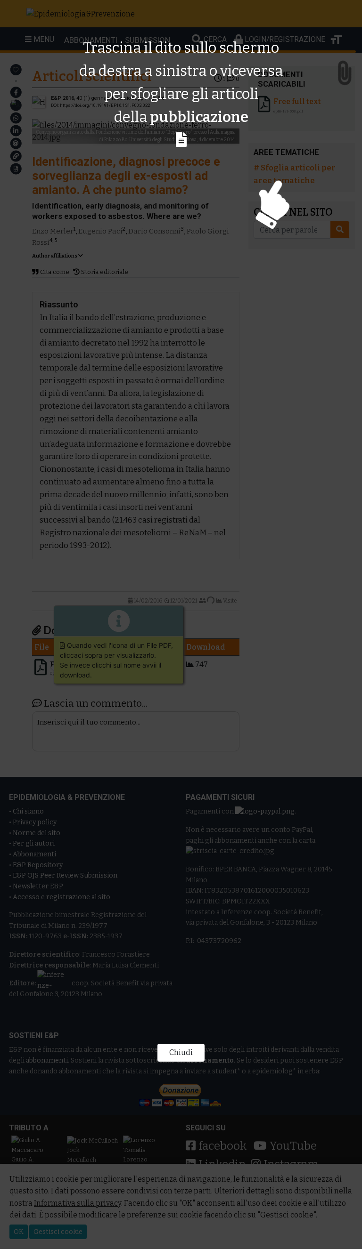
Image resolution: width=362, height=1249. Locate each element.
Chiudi (181, 1052)
